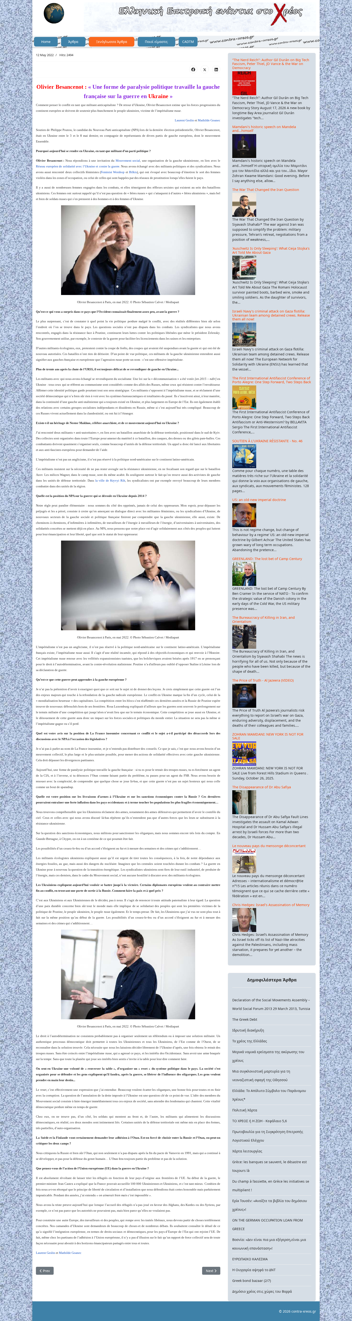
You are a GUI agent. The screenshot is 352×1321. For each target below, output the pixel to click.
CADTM (188, 41)
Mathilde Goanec (209, 120)
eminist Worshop (113, 172)
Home (46, 41)
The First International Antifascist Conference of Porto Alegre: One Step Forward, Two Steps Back (271, 380)
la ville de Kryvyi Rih (110, 480)
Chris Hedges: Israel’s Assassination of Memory (270, 904)
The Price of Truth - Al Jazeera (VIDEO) (263, 680)
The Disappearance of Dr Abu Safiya (261, 787)
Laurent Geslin (184, 120)
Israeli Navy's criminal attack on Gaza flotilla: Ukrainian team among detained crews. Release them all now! (271, 315)
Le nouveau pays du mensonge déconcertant (269, 845)
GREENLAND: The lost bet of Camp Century (267, 558)
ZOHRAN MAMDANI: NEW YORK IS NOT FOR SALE (267, 736)
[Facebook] (193, 69)
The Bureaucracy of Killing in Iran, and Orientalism (263, 619)
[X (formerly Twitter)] (205, 69)
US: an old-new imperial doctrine (259, 499)
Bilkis (133, 172)
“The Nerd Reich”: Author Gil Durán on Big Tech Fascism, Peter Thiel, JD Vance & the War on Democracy (270, 64)
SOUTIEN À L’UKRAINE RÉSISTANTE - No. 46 (267, 441)
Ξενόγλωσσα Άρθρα (111, 41)
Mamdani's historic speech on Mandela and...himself (264, 128)
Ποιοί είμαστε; (156, 41)
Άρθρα (73, 41)
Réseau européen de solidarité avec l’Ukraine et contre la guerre (77, 166)
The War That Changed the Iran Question (265, 189)
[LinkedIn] (216, 69)
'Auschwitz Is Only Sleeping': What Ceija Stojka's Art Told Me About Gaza (271, 250)
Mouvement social (128, 160)
